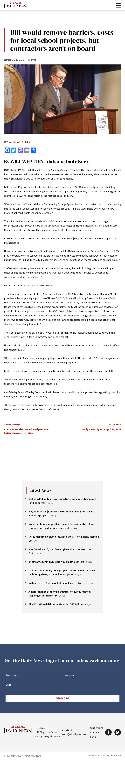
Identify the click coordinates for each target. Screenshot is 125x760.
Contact (94, 732)
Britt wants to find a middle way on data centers (56, 561)
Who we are (96, 727)
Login (93, 736)
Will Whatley (19, 142)
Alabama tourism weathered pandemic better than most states (27, 429)
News (32, 59)
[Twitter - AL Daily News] (117, 732)
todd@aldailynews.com (75, 734)
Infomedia (115, 755)
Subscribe (62, 698)
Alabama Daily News (15, 5)
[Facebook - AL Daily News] (108, 732)
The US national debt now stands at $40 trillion (55, 604)
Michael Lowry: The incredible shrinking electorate (57, 583)
